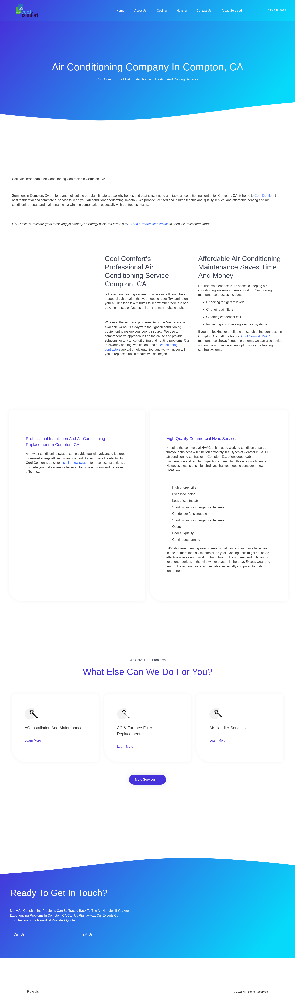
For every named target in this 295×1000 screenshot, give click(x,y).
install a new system (75, 462)
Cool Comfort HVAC (255, 336)
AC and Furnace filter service (148, 224)
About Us (140, 10)
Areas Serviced (232, 10)
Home (120, 10)
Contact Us (204, 10)
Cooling (162, 10)
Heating (182, 10)
